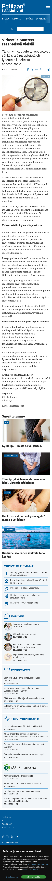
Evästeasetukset (13, 877)
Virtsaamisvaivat (11, 456)
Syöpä (29, 18)
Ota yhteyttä (7, 824)
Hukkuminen (9, 530)
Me (3, 820)
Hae (11, 28)
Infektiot (42, 18)
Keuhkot (17, 18)
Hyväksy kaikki (33, 877)
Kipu (6, 422)
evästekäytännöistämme (38, 864)
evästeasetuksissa (30, 869)
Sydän (5, 18)
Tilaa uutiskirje (8, 827)
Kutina (7, 493)
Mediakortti (6, 817)
